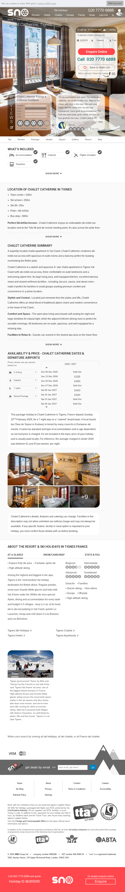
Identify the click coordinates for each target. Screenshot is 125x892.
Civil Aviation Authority (17, 810)
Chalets (58, 15)
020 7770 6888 (21, 876)
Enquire (101, 881)
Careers (105, 783)
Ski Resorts (37, 19)
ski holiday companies (78, 830)
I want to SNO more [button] (46, 3)
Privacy (48, 789)
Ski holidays (60, 10)
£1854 (77, 381)
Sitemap (48, 795)
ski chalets (67, 736)
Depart (62, 139)
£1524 (77, 390)
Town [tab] (14, 673)
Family (81, 15)
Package (35, 139)
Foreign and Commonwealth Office (31, 821)
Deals (92, 15)
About (48, 783)
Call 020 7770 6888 (96, 59)
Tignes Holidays (18, 630)
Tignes (60, 19)
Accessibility (105, 789)
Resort (88, 139)
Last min (103, 15)
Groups (70, 15)
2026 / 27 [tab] (70, 364)
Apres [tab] (46, 673)
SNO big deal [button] (115, 3)
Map (100, 139)
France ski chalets (89, 736)
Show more (52, 236)
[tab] (15, 554)
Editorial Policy (19, 795)
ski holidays (50, 736)
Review (21, 139)
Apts (66, 635)
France (50, 19)
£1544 (77, 394)
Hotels (47, 15)
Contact (76, 783)
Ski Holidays (23, 19)
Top (9, 139)
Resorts (36, 15)
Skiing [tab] (30, 673)
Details (49, 139)
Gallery (75, 139)
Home (10, 19)
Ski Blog (19, 789)
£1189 (77, 376)
